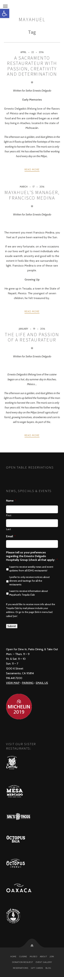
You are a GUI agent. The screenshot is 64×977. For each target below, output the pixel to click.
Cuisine (23, 956)
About (43, 956)
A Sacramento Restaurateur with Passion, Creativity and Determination (32, 66)
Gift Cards (37, 968)
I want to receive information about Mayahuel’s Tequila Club (28, 592)
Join (52, 956)
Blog (48, 968)
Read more (32, 169)
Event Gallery (44, 962)
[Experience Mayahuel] (32, 6)
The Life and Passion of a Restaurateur (32, 337)
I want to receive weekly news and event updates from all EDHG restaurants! (31, 568)
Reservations (20, 968)
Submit (11, 626)
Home (13, 956)
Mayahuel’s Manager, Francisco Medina (31, 195)
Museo (33, 956)
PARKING (27, 683)
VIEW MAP (13, 683)
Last (8, 529)
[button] (4, 13)
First (8, 515)
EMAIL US (42, 683)
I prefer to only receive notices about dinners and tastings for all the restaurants (29, 580)
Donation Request (22, 962)
